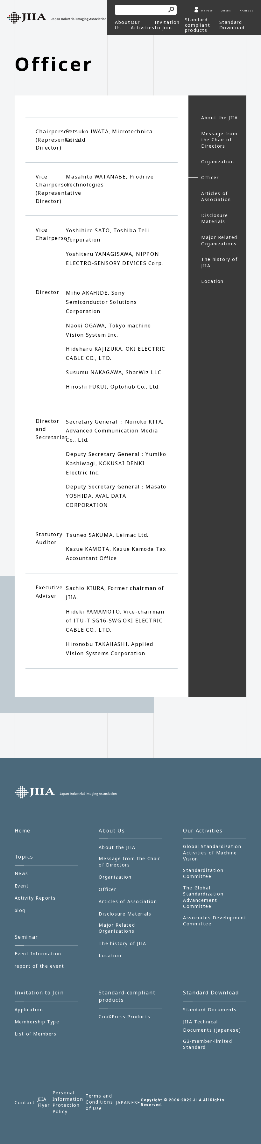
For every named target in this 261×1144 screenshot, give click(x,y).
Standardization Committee (203, 873)
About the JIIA (219, 118)
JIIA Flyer (44, 1102)
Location (212, 281)
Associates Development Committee (214, 921)
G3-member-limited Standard (207, 1044)
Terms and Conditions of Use (99, 1102)
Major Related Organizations (219, 240)
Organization (217, 161)
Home (23, 830)
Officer (210, 177)
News (21, 873)
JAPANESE (246, 10)
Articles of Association (216, 196)
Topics (24, 856)
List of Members (36, 1034)
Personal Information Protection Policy (68, 1102)
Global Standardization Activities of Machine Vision (212, 852)
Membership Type (37, 1022)
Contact (226, 10)
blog (20, 910)
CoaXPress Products (124, 1017)
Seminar (26, 936)
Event (22, 886)
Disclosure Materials (214, 218)
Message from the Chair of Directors (219, 139)
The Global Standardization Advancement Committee (203, 897)
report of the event (39, 966)
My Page (207, 10)
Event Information (38, 954)
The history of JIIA (219, 262)
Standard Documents (210, 1010)
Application (29, 1010)
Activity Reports (35, 898)
